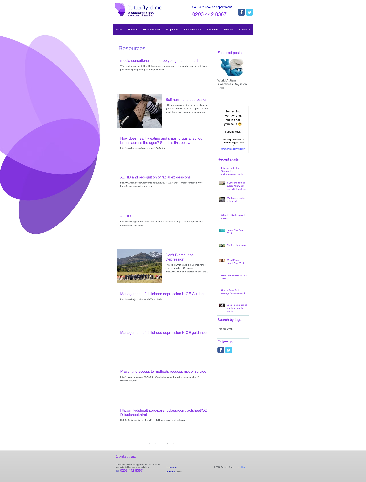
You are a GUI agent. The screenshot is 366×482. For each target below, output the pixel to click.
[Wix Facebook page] (241, 12)
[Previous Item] (222, 67)
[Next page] (179, 443)
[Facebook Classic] (220, 350)
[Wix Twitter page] (249, 12)
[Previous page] (149, 443)
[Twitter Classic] (228, 350)
